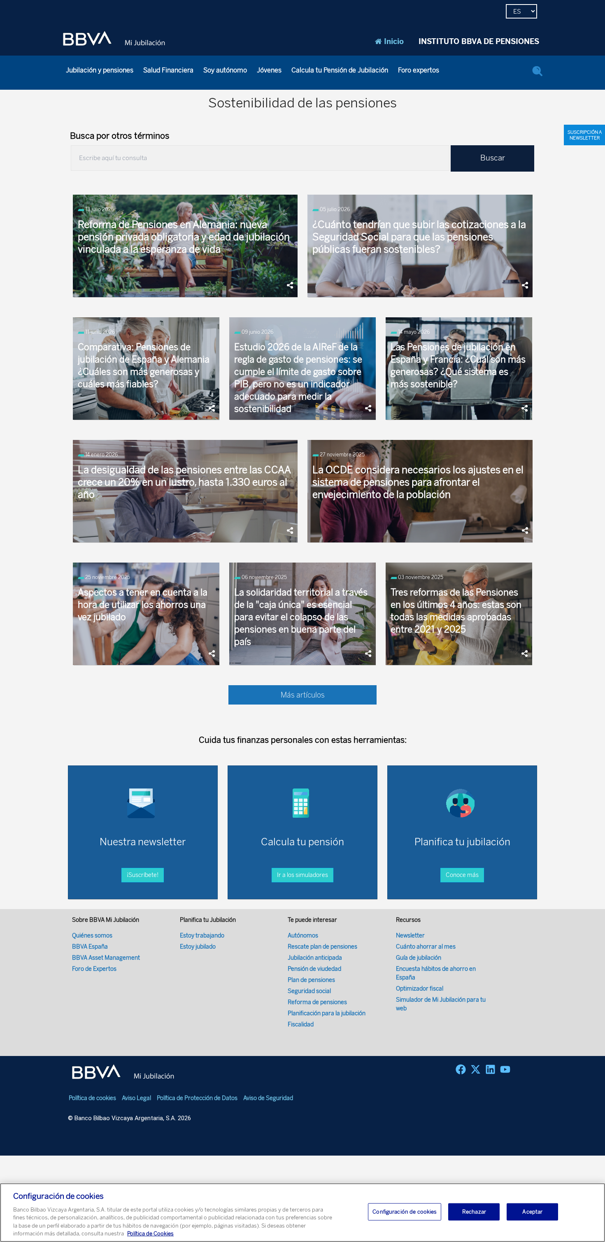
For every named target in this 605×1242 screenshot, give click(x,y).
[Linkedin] (490, 1069)
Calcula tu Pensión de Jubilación (339, 70)
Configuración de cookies (404, 1212)
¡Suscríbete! (142, 875)
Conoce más (462, 875)
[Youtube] (505, 1069)
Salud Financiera (168, 70)
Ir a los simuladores (302, 875)
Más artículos (303, 695)
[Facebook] (461, 1069)
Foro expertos (418, 70)
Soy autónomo (225, 70)
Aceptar (532, 1212)
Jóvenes (269, 70)
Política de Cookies (150, 1233)
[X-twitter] (475, 1069)
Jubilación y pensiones (99, 70)
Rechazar (474, 1212)
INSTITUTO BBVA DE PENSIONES (479, 41)
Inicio (394, 41)
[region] (302, 1212)
